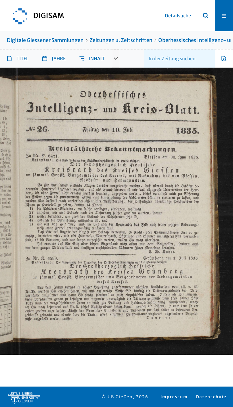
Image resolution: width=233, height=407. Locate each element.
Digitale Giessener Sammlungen (45, 40)
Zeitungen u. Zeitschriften (121, 40)
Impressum (174, 396)
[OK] (206, 15)
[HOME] (35, 15)
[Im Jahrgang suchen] (224, 58)
